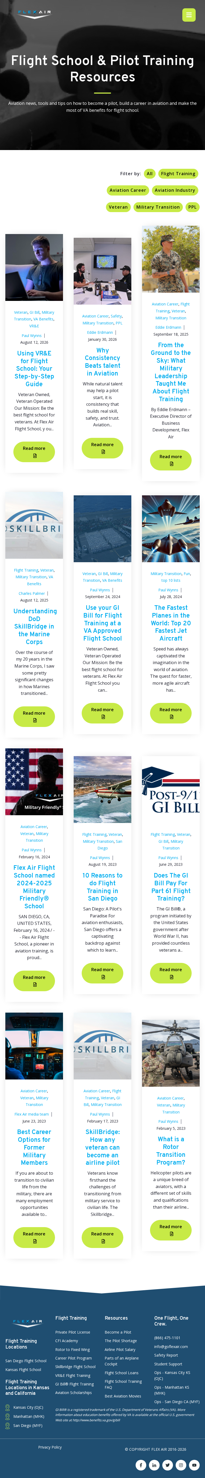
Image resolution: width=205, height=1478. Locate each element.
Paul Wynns (32, 335)
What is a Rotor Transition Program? (171, 1151)
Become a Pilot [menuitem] (118, 1332)
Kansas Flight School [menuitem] (23, 1369)
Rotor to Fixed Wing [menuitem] (72, 1349)
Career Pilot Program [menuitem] (73, 1358)
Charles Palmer (32, 593)
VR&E (34, 325)
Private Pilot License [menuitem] (72, 1332)
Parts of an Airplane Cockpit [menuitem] (122, 1361)
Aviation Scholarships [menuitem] (73, 1392)
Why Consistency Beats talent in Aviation (102, 362)
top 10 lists (170, 580)
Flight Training (178, 174)
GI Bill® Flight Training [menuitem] (74, 1384)
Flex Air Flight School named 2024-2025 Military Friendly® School (34, 887)
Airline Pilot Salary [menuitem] (120, 1349)
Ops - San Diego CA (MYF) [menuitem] (177, 1401)
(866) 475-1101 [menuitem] (167, 1337)
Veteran (118, 207)
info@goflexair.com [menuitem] (171, 1346)
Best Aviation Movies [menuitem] (123, 1396)
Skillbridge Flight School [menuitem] (75, 1366)
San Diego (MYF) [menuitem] (27, 1425)
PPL (192, 207)
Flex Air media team (31, 1114)
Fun (187, 573)
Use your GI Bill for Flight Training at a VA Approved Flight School (102, 623)
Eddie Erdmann (100, 332)
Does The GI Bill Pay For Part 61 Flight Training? (171, 887)
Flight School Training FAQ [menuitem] (123, 1384)
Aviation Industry (175, 190)
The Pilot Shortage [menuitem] (121, 1340)
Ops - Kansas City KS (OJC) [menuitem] (172, 1375)
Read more (34, 448)
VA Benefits (43, 318)
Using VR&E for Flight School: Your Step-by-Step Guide (34, 369)
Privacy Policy (50, 1447)
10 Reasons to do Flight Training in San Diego (103, 887)
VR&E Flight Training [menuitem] (72, 1375)
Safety (116, 316)
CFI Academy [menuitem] (66, 1340)
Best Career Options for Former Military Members (34, 1147)
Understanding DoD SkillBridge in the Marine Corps (35, 627)
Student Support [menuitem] (168, 1363)
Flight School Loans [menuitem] (122, 1372)
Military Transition (158, 207)
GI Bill (35, 312)
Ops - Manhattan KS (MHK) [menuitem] (171, 1390)
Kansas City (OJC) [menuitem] (27, 1407)
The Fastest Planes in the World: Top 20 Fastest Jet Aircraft (171, 623)
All (150, 174)
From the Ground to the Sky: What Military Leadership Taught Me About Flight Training (171, 373)
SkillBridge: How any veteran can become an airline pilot (102, 1147)
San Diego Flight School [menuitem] (25, 1360)
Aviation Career (128, 190)
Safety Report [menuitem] (166, 1355)
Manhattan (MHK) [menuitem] (28, 1416)
